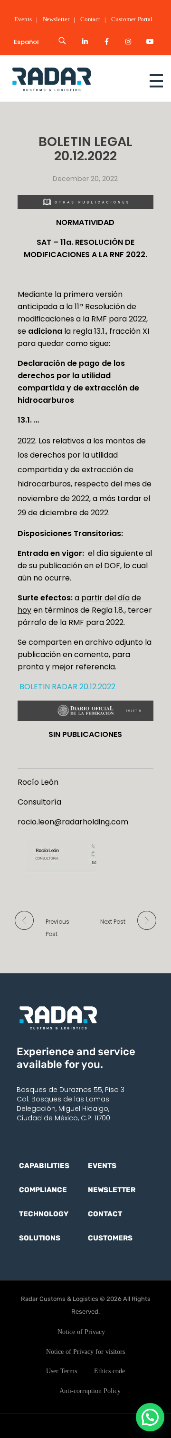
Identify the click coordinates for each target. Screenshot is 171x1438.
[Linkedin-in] (85, 42)
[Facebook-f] (107, 42)
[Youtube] (150, 42)
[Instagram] (128, 42)
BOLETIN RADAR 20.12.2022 (66, 686)
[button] (150, 1417)
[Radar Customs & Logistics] (68, 79)
